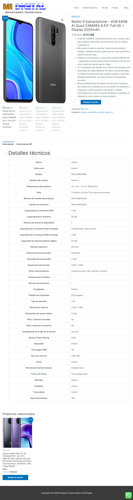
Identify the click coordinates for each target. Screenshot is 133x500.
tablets (101, 112)
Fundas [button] (115, 7)
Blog (126, 7)
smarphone (92, 112)
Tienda (104, 7)
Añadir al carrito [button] (15, 477)
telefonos (109, 112)
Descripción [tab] (8, 144)
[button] (62, 20)
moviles (83, 112)
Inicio (76, 7)
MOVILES (76, 16)
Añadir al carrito (90, 102)
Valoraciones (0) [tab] (24, 144)
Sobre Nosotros (90, 7)
